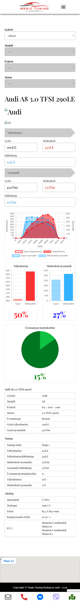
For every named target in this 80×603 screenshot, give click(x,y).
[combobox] (40, 35)
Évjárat (9, 61)
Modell (9, 45)
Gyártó (9, 29)
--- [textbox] (10, 52)
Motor (8, 77)
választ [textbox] (12, 36)
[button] (63, 7)
